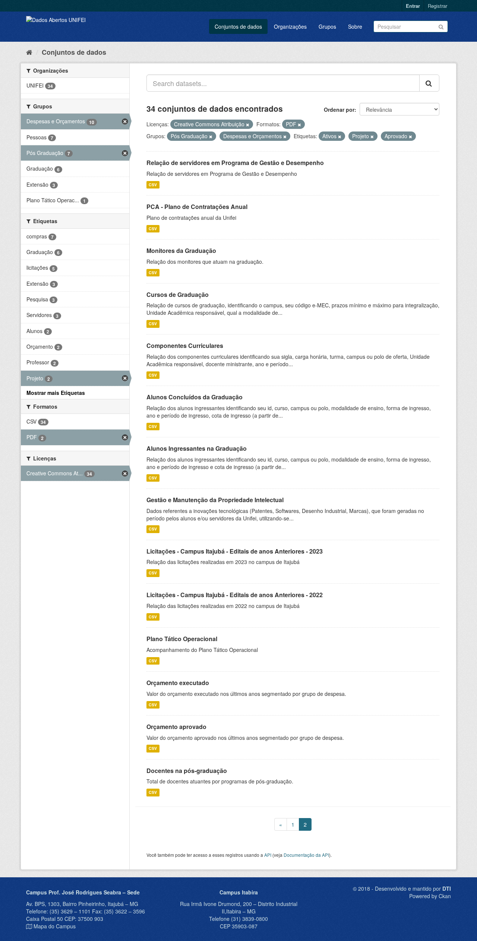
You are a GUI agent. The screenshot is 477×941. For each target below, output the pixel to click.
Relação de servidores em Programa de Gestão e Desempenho (235, 162)
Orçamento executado (177, 682)
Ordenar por (339, 109)
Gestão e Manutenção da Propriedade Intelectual (215, 499)
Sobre (355, 26)
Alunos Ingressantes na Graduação (196, 448)
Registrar (437, 5)
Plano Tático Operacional (181, 638)
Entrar (413, 5)
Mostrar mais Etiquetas (55, 392)
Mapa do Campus (55, 926)
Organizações (290, 26)
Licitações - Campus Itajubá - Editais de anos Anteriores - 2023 (234, 551)
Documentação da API (306, 855)
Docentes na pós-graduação (186, 770)
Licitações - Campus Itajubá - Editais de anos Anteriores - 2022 (234, 594)
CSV (153, 184)
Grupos (327, 26)
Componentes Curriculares (184, 345)
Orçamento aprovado (176, 726)
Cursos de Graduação (177, 294)
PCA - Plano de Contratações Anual (196, 206)
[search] (429, 83)
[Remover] (247, 124)
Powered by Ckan (430, 896)
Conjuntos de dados (238, 26)
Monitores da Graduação (181, 250)
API (267, 855)
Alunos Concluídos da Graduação (194, 397)
